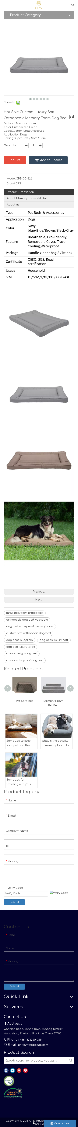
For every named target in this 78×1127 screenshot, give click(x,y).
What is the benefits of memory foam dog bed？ (56, 743)
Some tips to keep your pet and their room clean (18, 743)
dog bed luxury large (20, 646)
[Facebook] (6, 1070)
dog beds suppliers (19, 640)
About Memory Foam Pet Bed (27, 198)
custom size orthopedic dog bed (28, 633)
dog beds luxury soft (54, 640)
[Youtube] (19, 1070)
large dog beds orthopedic (24, 613)
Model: (11, 178)
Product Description (20, 192)
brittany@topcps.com (33, 1045)
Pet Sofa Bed (25, 701)
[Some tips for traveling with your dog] (21, 765)
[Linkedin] (12, 1070)
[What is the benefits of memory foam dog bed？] (57, 726)
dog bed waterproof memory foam (30, 626)
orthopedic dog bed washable (27, 619)
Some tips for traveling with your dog (18, 782)
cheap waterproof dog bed (24, 660)
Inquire (14, 160)
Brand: (11, 183)
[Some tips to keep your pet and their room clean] (21, 726)
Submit (14, 902)
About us (13, 204)
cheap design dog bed (21, 653)
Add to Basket (51, 160)
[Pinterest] (25, 1070)
